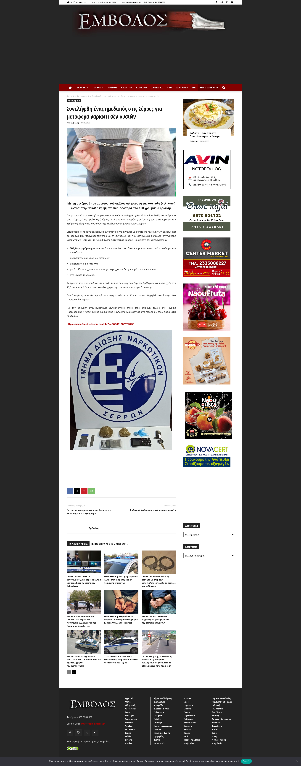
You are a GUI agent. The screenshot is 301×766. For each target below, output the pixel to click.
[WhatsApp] (91, 491)
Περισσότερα (207, 87)
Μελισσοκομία (190, 722)
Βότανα (128, 739)
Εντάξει (246, 761)
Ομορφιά (187, 729)
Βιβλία (128, 736)
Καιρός (186, 701)
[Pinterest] (84, 491)
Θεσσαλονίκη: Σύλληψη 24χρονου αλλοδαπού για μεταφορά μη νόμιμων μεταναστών (120, 579)
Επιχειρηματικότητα (163, 726)
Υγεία (169, 87)
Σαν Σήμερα (217, 712)
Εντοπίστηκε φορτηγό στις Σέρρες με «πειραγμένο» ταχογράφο (89, 512)
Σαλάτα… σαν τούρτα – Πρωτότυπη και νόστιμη (205, 134)
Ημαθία (157, 739)
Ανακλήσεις (130, 715)
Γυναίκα (128, 743)
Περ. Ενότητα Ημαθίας (222, 701)
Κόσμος (112, 87)
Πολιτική (216, 705)
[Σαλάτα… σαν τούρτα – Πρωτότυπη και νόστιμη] (208, 117)
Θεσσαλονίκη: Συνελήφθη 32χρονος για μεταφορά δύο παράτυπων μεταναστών (155, 619)
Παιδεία (186, 732)
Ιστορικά (187, 698)
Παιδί (185, 736)
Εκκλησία (158, 715)
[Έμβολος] (150, 21)
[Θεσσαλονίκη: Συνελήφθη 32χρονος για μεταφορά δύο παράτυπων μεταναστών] (159, 602)
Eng (194, 87)
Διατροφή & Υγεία (161, 708)
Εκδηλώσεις (159, 712)
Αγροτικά (129, 698)
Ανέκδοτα (129, 722)
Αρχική (70, 96)
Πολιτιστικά (217, 708)
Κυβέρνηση (188, 719)
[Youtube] (232, 2)
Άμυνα (128, 712)
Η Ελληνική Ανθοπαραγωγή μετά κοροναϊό (152, 510)
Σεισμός (215, 715)
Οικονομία (187, 726)
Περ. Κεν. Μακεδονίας (221, 698)
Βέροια (128, 732)
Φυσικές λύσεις (219, 739)
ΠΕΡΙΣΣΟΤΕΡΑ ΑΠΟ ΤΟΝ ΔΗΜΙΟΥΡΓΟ (109, 544)
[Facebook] (216, 2)
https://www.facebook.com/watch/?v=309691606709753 (100, 324)
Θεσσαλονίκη (160, 743)
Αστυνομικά (83, 96)
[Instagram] (221, 2)
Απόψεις (129, 726)
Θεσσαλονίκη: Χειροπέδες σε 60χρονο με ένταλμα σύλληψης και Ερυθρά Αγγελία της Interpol (121, 619)
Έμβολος (75, 123)
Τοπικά (96, 87)
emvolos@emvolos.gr (131, 2)
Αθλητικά (126, 87)
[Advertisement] (150, 60)
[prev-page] (69, 672)
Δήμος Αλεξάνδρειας (163, 698)
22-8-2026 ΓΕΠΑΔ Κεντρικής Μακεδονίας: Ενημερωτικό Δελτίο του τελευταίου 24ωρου (121, 659)
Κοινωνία (142, 87)
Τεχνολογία (217, 726)
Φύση (214, 736)
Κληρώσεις (188, 705)
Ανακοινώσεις (131, 719)
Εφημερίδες (159, 736)
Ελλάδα (81, 87)
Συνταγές (157, 87)
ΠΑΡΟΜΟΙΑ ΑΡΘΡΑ (78, 544)
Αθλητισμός (130, 705)
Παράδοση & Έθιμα (191, 739)
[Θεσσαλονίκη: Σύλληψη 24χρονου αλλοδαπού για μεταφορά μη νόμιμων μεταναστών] (121, 562)
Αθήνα (128, 701)
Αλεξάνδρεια (131, 708)
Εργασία (157, 729)
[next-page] (74, 672)
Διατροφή (182, 87)
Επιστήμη (158, 722)
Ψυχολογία (217, 743)
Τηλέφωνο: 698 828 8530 (154, 2)
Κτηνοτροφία (189, 715)
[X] (226, 2)
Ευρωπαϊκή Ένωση (162, 732)
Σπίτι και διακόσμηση (221, 719)
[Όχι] (297, 761)
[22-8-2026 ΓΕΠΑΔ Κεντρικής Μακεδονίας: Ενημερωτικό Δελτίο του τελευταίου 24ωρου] (121, 642)
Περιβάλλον (188, 743)
